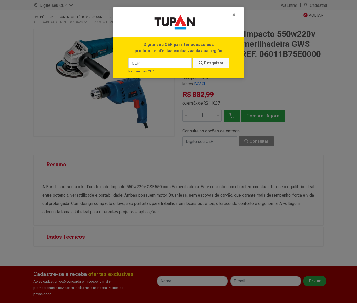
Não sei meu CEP (141, 71)
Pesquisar (213, 62)
